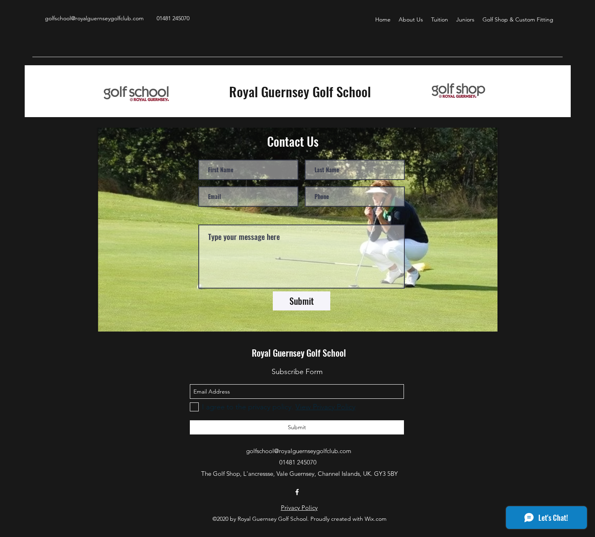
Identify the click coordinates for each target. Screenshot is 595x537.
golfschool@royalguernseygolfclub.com (94, 18)
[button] (411, 19)
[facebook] (297, 492)
